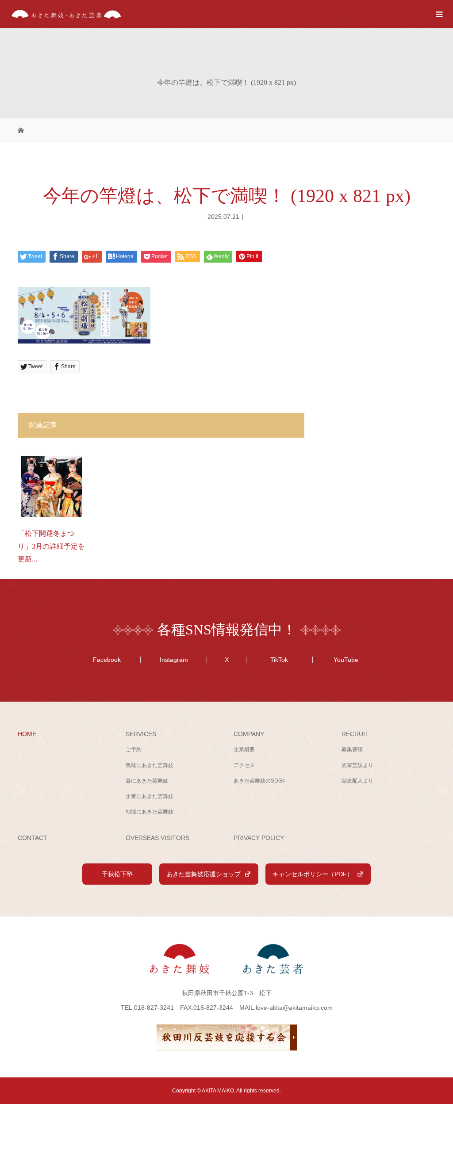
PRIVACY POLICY (259, 837)
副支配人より (357, 781)
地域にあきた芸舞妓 (149, 812)
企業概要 (244, 749)
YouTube (346, 660)
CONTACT (32, 837)
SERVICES (141, 733)
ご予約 (134, 749)
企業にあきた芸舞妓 (149, 796)
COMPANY (249, 733)
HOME (27, 733)
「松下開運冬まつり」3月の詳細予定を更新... (51, 546)
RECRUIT (355, 733)
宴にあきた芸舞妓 (147, 781)
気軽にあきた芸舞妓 (149, 765)
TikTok (279, 660)
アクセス (244, 765)
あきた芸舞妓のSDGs (259, 781)
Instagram (174, 660)
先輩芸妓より (357, 765)
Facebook (107, 660)
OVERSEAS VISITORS (157, 837)
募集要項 (352, 749)
